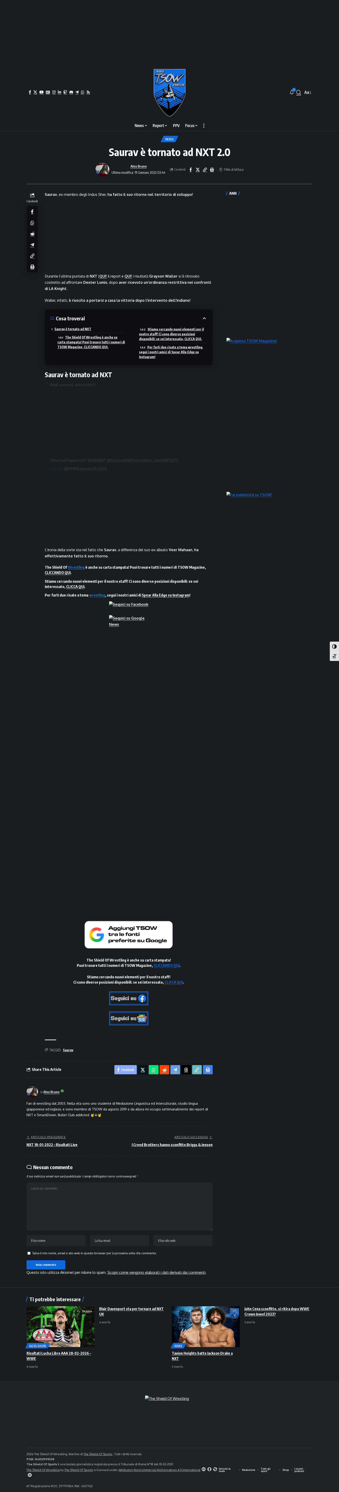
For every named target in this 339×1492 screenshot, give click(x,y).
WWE (58, 468)
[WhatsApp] (82, 92)
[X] (35, 92)
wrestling (97, 595)
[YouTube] (41, 92)
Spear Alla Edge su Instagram (165, 595)
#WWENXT (96, 460)
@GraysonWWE (120, 460)
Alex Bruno (139, 166)
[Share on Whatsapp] (32, 222)
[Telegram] (77, 92)
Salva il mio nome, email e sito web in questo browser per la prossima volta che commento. (94, 1253)
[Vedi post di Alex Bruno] (102, 170)
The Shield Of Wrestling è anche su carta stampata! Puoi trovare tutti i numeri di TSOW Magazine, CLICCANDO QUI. (91, 342)
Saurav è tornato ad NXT (72, 329)
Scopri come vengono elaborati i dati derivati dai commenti (156, 1272)
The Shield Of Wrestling (43, 1470)
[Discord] (71, 92)
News (169, 139)
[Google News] (48, 92)
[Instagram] (54, 92)
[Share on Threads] (186, 1069)
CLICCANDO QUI (58, 572)
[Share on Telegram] (32, 244)
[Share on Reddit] (32, 233)
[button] (298, 92)
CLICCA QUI (75, 586)
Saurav (68, 1050)
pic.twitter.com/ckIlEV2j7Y (156, 460)
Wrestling (76, 567)
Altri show (37, 1345)
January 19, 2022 (93, 468)
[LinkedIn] (59, 92)
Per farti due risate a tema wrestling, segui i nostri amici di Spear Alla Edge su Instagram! (171, 352)
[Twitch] (65, 92)
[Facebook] (30, 92)
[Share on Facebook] (190, 169)
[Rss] (88, 92)
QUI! (103, 276)
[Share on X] (197, 169)
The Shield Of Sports (98, 1454)
